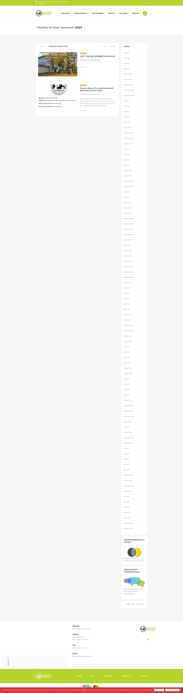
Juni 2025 (126, 106)
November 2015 (128, 528)
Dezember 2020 (128, 325)
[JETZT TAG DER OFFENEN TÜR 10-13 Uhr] (57, 64)
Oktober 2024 (127, 144)
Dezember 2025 (128, 85)
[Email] (146, 3)
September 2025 (128, 95)
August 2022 (127, 240)
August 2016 (127, 491)
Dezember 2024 (128, 133)
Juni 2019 (126, 384)
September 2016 (128, 486)
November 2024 (128, 138)
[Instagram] (8, 665)
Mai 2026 (126, 63)
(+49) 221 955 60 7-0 (79, 637)
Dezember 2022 (128, 218)
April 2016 (126, 507)
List (102, 46)
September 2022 (128, 234)
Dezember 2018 (128, 406)
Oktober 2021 (127, 272)
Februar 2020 (127, 368)
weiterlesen (83, 67)
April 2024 (126, 160)
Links (92, 676)
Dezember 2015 (128, 523)
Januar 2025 (127, 127)
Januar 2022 (127, 256)
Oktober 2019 (127, 373)
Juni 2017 (126, 454)
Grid (110, 46)
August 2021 (127, 283)
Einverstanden (159, 690)
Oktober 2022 (127, 229)
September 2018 (128, 416)
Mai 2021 (126, 299)
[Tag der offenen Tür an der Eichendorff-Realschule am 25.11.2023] (57, 96)
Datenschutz (125, 676)
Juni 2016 (126, 496)
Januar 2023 (127, 213)
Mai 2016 (126, 502)
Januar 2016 (127, 518)
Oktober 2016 (127, 480)
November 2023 (128, 181)
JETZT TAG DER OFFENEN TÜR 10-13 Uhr (97, 56)
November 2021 (128, 267)
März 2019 (126, 395)
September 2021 (128, 277)
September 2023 (128, 186)
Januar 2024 (127, 176)
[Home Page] (44, 676)
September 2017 (128, 443)
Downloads (108, 676)
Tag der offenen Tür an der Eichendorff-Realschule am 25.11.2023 (96, 89)
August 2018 (127, 422)
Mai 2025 (126, 111)
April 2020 (126, 357)
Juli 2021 (126, 288)
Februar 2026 (127, 74)
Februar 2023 (127, 208)
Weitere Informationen (172, 690)
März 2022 (126, 245)
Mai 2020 (126, 352)
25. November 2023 (94, 60)
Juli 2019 (126, 379)
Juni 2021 (126, 293)
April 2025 (126, 117)
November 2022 (128, 224)
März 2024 (126, 165)
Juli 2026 (126, 53)
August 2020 (127, 341)
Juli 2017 (126, 448)
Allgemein (83, 53)
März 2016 (126, 512)
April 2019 (126, 389)
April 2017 (126, 464)
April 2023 (126, 197)
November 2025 (128, 90)
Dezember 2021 (128, 261)
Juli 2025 (126, 101)
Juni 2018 (126, 427)
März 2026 (126, 69)
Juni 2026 (126, 58)
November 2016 (128, 475)
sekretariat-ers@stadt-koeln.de (82, 656)
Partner (78, 676)
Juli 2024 (126, 149)
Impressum (143, 676)
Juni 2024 (126, 154)
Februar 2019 (127, 400)
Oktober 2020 (127, 336)
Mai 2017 (126, 459)
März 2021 (126, 309)
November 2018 (128, 411)
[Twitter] (8, 660)
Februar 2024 (127, 170)
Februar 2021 (127, 315)
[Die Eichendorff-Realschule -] (44, 13)
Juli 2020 (126, 347)
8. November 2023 (94, 94)
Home (42, 46)
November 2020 (128, 331)
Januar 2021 (127, 320)
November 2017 (128, 438)
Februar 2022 (127, 250)
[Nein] (181, 690)
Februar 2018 (127, 432)
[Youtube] (8, 662)
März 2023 (126, 202)
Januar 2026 (127, 79)
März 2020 (126, 363)
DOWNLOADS (41, 3)
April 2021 (126, 304)
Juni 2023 (126, 192)
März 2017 (126, 470)
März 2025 (126, 122)
